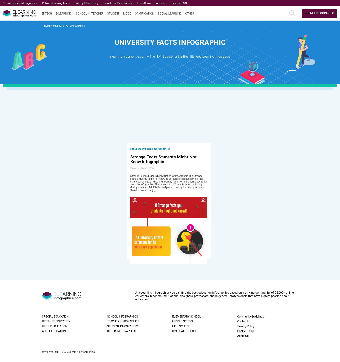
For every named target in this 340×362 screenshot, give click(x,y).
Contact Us (244, 321)
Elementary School (186, 316)
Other (189, 13)
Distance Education (56, 321)
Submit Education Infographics (20, 3)
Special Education (55, 316)
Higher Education (54, 326)
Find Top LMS (179, 3)
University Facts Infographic (150, 149)
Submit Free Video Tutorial (117, 3)
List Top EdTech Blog (86, 3)
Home (47, 26)
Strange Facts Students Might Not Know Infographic (163, 159)
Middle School (183, 321)
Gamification (144, 13)
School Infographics (122, 316)
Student (113, 13)
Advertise (161, 3)
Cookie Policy (245, 331)
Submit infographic (319, 13)
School (81, 13)
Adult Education (54, 331)
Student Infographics (123, 326)
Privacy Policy (245, 326)
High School (181, 326)
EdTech (46, 13)
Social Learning (170, 13)
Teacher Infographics (123, 321)
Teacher (97, 13)
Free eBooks (144, 3)
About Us (243, 336)
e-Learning (64, 13)
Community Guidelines (250, 316)
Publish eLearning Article (56, 3)
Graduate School (184, 331)
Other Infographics (121, 331)
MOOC (127, 13)
